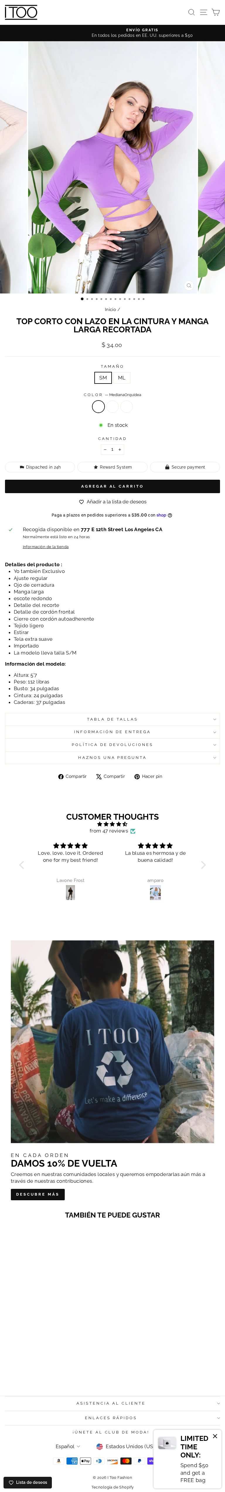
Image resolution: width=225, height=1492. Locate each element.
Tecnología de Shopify (112, 1487)
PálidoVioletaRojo (112, 406)
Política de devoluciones (112, 744)
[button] (23, 865)
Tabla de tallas (112, 719)
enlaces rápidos (111, 1418)
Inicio (110, 309)
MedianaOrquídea (98, 406)
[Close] (215, 1437)
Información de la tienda (46, 547)
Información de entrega (112, 732)
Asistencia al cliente (110, 1403)
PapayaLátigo (126, 406)
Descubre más (37, 1194)
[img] (112, 824)
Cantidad (112, 438)
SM (103, 378)
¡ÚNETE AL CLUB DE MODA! (111, 1432)
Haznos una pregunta (112, 757)
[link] (187, 1459)
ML (122, 378)
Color (112, 395)
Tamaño (112, 366)
